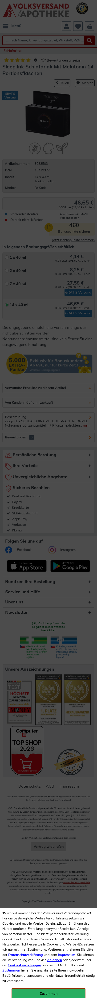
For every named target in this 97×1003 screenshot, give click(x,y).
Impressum (66, 955)
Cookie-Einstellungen (24, 965)
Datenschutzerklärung (25, 955)
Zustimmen (11, 970)
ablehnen (54, 960)
